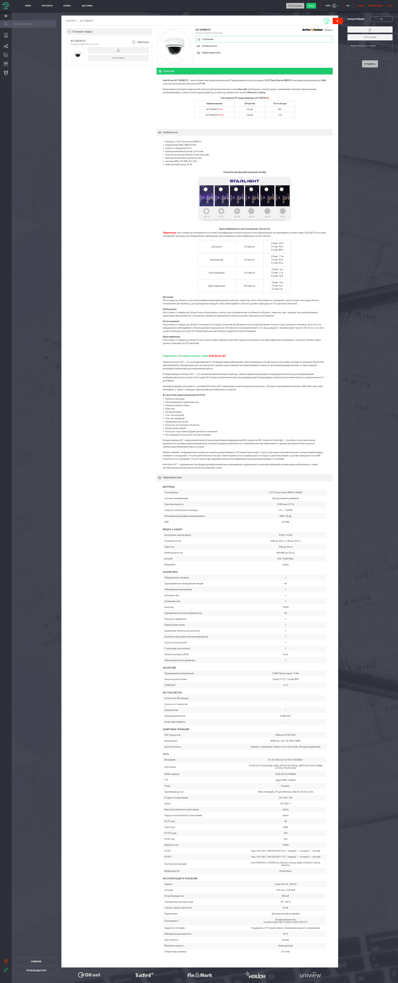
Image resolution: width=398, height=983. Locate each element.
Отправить (370, 64)
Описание (207, 39)
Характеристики (211, 52)
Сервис (67, 6)
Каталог (71, 21)
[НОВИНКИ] (6, 960)
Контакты (47, 6)
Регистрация (295, 6)
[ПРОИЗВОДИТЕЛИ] (6, 969)
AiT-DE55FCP (78, 40)
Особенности (209, 45)
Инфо (28, 6)
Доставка (87, 6)
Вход (311, 6)
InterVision (143, 42)
